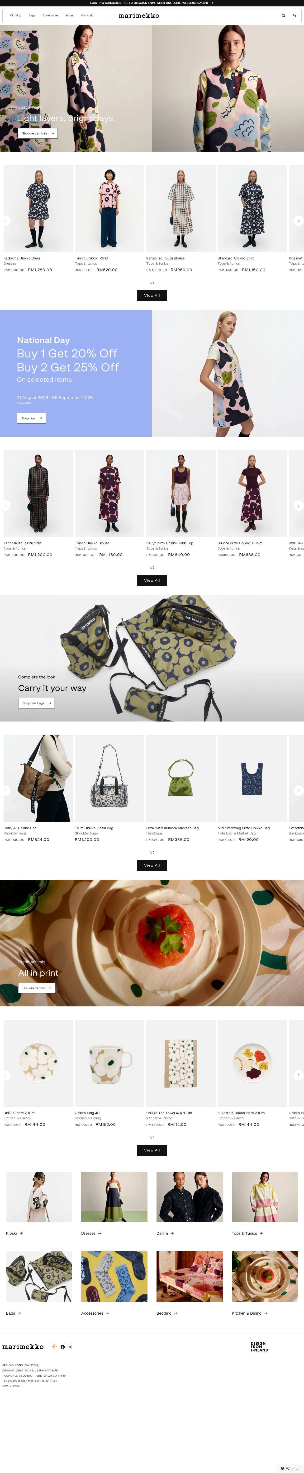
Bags (10, 1313)
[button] (16, 15)
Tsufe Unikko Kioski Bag (94, 828)
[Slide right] (299, 220)
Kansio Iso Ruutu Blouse (165, 258)
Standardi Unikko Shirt (236, 258)
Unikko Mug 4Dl (87, 1113)
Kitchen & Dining (246, 1313)
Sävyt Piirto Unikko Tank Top (169, 543)
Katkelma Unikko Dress (22, 258)
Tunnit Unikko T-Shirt (92, 258)
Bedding (164, 1313)
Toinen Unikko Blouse (92, 543)
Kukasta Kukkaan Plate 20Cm (241, 1113)
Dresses (88, 1233)
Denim (162, 1233)
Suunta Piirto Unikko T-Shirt (240, 543)
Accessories (92, 1313)
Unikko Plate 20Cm (19, 1113)
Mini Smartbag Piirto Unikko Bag (244, 828)
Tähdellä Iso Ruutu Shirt (23, 543)
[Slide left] (5, 220)
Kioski (11, 1233)
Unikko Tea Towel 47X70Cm (169, 1113)
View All (152, 295)
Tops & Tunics (244, 1233)
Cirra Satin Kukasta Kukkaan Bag (172, 828)
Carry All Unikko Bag (20, 828)
